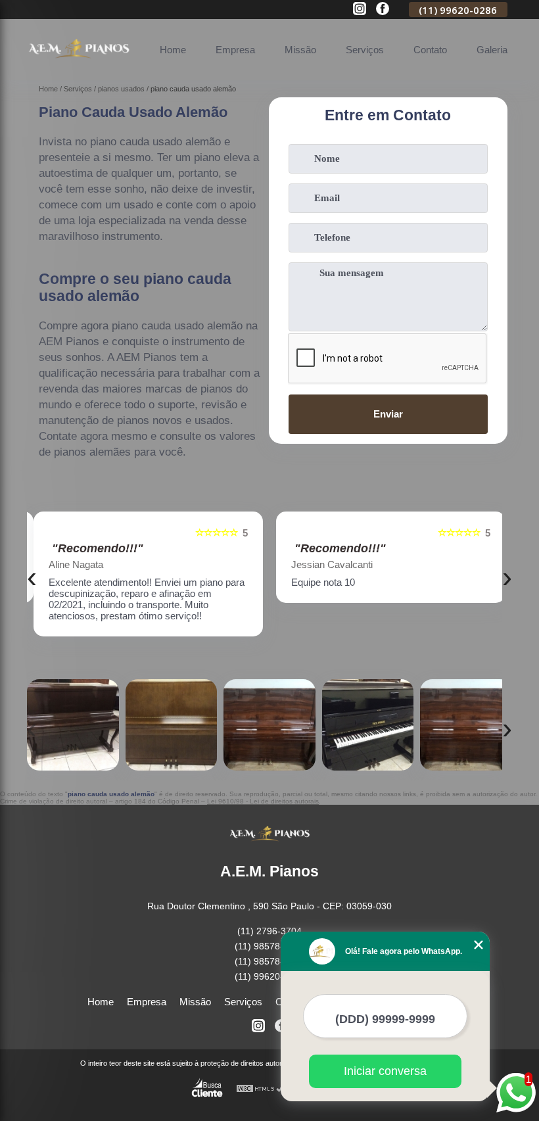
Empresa (235, 49)
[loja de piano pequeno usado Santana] (172, 725)
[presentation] (32, 577)
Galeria (492, 49)
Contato (430, 49)
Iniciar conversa (385, 1071)
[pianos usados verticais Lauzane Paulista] (368, 725)
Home (173, 49)
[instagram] (359, 9)
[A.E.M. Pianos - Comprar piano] (79, 64)
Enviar (388, 413)
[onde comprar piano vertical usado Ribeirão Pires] (73, 725)
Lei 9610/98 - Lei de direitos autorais (263, 801)
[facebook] (382, 9)
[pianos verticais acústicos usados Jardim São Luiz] (466, 725)
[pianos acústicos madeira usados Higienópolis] (269, 725)
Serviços (365, 49)
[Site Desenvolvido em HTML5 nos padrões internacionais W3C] (260, 1089)
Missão (300, 49)
